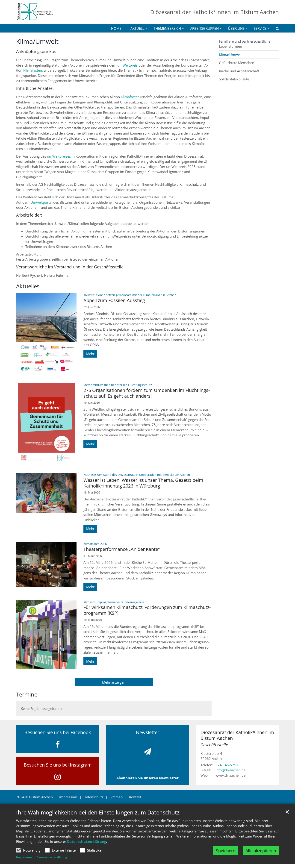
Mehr (90, 353)
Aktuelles (27, 286)
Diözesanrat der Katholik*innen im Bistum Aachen (237, 735)
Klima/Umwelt (37, 41)
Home (116, 28)
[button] (274, 29)
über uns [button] (236, 28)
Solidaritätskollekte (234, 79)
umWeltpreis (127, 65)
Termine (26, 694)
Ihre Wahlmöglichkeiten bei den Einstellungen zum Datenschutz (98, 812)
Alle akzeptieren (260, 850)
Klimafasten (32, 70)
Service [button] (260, 28)
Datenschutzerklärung (86, 841)
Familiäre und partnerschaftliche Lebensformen (244, 44)
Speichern (225, 850)
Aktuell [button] (137, 28)
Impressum (24, 857)
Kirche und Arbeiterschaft (239, 71)
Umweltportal (41, 202)
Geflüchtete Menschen (236, 62)
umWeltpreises (59, 156)
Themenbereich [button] (167, 28)
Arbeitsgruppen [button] (204, 28)
